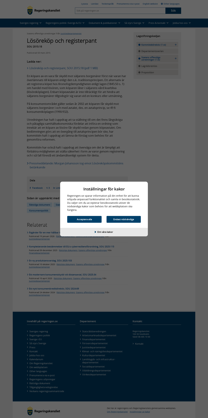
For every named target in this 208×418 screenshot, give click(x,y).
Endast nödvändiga (123, 219)
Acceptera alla (84, 219)
